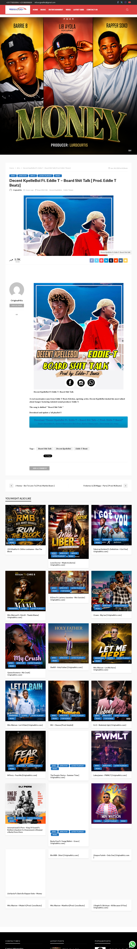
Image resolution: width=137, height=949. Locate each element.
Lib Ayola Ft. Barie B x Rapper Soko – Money (24, 893)
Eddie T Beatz (68, 190)
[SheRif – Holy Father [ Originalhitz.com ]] (68, 643)
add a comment (40, 468)
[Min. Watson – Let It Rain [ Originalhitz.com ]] (25, 701)
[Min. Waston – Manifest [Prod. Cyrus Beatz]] (68, 922)
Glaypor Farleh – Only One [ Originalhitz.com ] (111, 894)
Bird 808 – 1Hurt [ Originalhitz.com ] (64, 893)
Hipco (33, 176)
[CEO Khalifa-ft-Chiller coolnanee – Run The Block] (25, 525)
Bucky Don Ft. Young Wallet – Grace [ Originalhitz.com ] (64, 842)
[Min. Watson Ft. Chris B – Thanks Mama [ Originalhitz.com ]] (25, 591)
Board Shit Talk (42, 190)
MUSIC (43, 9)
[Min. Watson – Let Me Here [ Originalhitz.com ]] (111, 643)
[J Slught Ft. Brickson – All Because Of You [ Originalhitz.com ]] (111, 922)
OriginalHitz (17, 190)
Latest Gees (78, 9)
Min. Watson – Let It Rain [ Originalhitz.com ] (25, 725)
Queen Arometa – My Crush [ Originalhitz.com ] (18, 674)
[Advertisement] (68, 273)
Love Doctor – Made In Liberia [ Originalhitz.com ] (62, 564)
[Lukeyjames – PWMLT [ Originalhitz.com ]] (111, 751)
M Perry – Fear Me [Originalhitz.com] (22, 775)
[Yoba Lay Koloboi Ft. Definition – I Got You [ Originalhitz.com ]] (111, 525)
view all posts (17, 305)
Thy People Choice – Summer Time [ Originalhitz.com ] (64, 776)
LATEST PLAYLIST (45, 176)
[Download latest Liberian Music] (17, 9)
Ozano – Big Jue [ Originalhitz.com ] (107, 615)
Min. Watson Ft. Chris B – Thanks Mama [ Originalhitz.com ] (23, 616)
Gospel (24, 608)
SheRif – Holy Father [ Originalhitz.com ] (66, 667)
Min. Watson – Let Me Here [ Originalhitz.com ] (104, 669)
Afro (13, 176)
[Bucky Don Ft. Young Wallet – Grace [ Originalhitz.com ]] (68, 810)
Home (35, 9)
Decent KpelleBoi (55, 190)
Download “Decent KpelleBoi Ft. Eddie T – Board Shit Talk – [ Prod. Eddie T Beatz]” (78, 422)
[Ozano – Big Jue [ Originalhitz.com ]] (111, 591)
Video (68, 9)
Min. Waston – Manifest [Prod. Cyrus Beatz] (67, 946)
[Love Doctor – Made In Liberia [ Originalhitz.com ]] (68, 532)
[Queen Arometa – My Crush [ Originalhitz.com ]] (25, 646)
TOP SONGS (65, 591)
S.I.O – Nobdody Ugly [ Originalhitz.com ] (109, 725)
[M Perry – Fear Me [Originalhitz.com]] (25, 751)
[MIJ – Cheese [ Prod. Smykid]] (68, 701)
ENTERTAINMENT (56, 9)
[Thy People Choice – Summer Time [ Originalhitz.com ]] (68, 751)
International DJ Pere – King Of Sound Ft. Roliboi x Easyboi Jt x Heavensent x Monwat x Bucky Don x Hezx (25, 830)
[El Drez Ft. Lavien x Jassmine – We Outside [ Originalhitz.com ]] (68, 582)
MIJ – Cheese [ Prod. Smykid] (61, 725)
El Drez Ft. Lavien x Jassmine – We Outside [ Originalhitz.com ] (67, 598)
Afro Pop (23, 176)
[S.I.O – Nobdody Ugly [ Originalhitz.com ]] (111, 701)
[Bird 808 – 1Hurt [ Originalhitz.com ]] (68, 869)
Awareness (13, 608)
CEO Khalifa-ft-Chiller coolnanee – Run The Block (24, 550)
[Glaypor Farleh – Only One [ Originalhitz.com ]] (111, 869)
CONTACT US (92, 9)
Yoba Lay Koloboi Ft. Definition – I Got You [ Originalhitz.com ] (110, 550)
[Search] (127, 10)
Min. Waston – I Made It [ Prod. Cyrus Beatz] (24, 946)
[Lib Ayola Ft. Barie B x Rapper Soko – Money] (25, 869)
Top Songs (65, 718)
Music (58, 176)
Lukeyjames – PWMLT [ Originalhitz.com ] (110, 775)
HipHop (74, 553)
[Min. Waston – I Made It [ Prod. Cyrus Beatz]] (25, 922)
